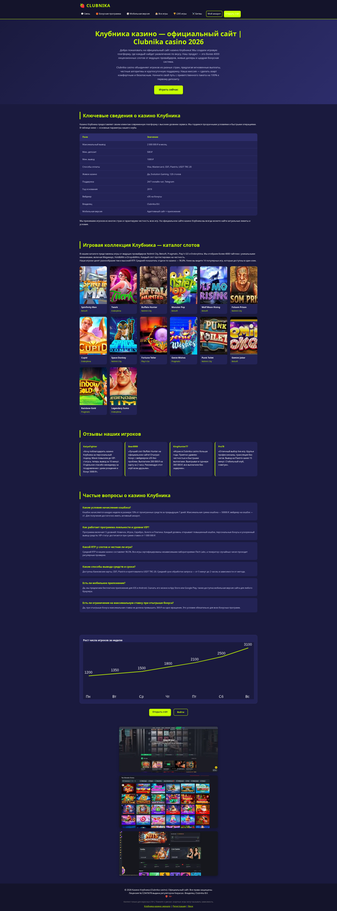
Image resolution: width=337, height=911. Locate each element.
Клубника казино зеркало (157, 906)
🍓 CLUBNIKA (95, 5)
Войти (180, 712)
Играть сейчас (168, 89)
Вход (190, 906)
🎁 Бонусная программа (108, 13)
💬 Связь (85, 13)
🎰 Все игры (161, 13)
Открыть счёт (232, 13)
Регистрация (179, 906)
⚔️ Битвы (197, 13)
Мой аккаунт (214, 13)
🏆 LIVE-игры (180, 13)
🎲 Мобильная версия (138, 13)
